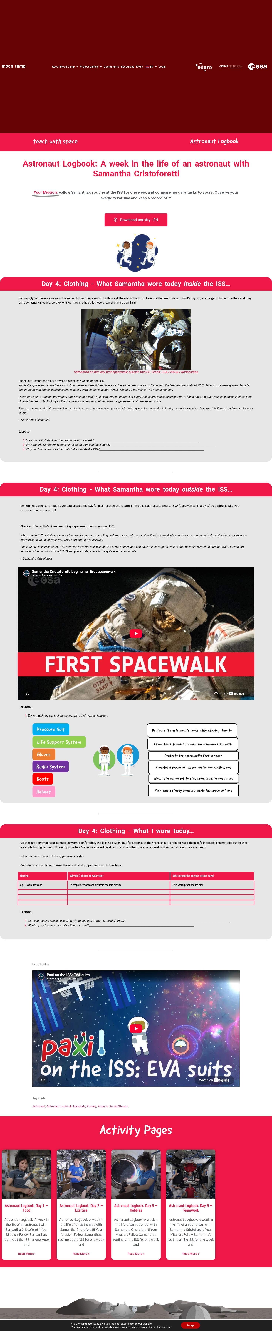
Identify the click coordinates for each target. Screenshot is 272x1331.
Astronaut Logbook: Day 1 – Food (26, 1207)
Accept (190, 1325)
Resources (127, 66)
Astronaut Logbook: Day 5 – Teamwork (190, 1207)
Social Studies (118, 1106)
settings (166, 1326)
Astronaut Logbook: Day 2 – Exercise (81, 1207)
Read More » (26, 1253)
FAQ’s (139, 66)
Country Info (111, 66)
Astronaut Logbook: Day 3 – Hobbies (136, 1207)
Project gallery (89, 66)
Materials (79, 1106)
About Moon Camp (63, 66)
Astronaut (38, 1106)
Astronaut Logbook (59, 1106)
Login (162, 66)
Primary (91, 1106)
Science (103, 1106)
